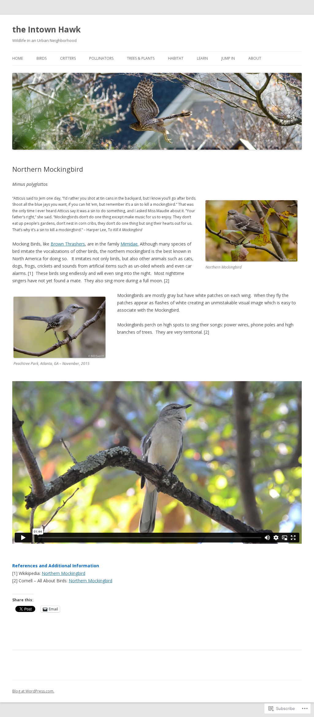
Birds (41, 58)
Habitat (175, 58)
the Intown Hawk (46, 29)
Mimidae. (130, 244)
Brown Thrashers (68, 244)
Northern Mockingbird (63, 573)
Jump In (228, 58)
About (254, 58)
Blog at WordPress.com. (33, 691)
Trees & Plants (141, 58)
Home (17, 58)
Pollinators (101, 58)
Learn (202, 58)
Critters (68, 58)
